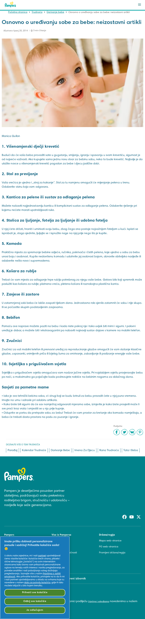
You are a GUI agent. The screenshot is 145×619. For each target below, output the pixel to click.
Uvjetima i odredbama (98, 602)
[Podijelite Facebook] (116, 432)
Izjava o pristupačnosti (64, 553)
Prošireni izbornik (74, 578)
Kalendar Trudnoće (34, 450)
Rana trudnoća (109, 450)
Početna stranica (17, 12)
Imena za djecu (84, 450)
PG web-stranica (108, 547)
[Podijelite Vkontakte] (132, 432)
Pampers (9, 535)
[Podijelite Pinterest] (140, 432)
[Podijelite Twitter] (124, 432)
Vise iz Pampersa (61, 535)
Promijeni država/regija (112, 553)
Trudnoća (37, 12)
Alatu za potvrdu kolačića (37, 583)
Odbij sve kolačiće (34, 601)
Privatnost (57, 559)
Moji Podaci (58, 565)
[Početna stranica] (10, 4)
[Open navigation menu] (139, 4)
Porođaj (12, 450)
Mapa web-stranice (110, 541)
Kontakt (56, 541)
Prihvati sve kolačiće (35, 592)
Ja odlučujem (35, 610)
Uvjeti (54, 547)
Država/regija (107, 535)
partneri (42, 556)
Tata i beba (130, 450)
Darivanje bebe (55, 12)
